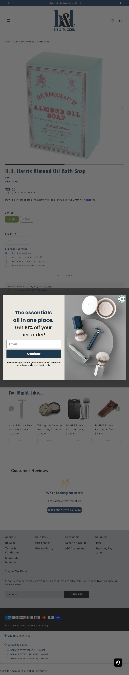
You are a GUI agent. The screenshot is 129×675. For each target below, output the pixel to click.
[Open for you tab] (118, 662)
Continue (34, 354)
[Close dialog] (122, 299)
